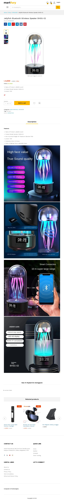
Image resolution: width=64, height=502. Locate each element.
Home (34, 448)
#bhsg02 (9, 111)
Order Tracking (37, 455)
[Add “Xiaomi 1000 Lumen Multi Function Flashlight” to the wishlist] (16, 422)
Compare (35, 453)
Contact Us (7, 469)
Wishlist (35, 451)
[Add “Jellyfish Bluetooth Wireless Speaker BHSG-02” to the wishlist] (34, 103)
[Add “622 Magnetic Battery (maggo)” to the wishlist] (54, 422)
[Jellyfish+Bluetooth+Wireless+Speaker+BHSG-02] (9, 24)
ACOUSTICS (11, 20)
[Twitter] (7, 455)
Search (58, 7)
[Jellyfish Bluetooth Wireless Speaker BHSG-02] (5, 24)
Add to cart (22, 103)
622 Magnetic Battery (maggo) (50, 424)
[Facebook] (4, 455)
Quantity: (6, 101)
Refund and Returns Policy (11, 476)
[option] (12, 418)
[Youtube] (9, 455)
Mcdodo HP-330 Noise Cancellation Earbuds (29, 425)
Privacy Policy (7, 471)
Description (32, 121)
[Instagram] (12, 455)
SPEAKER (21, 109)
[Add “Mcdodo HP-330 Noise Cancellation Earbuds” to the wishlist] (35, 422)
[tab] (32, 122)
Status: (6, 83)
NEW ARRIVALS (14, 109)
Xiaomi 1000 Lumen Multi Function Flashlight (10, 425)
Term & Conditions (9, 474)
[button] (40, 103)
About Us (6, 467)
